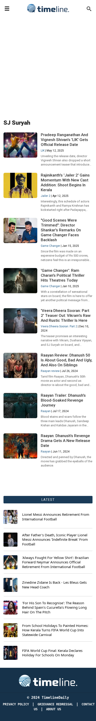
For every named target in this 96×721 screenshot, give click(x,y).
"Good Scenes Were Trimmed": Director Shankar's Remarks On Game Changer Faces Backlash (61, 230)
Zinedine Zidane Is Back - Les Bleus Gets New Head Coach (54, 584)
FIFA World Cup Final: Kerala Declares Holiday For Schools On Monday (52, 652)
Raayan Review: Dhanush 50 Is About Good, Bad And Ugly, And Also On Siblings (66, 360)
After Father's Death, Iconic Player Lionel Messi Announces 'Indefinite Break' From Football (55, 539)
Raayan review (50, 371)
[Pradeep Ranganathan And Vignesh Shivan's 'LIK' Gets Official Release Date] (20, 145)
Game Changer (50, 245)
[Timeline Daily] (48, 8)
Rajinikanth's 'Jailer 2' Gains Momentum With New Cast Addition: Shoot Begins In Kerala (65, 182)
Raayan (46, 411)
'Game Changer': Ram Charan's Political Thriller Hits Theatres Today (63, 275)
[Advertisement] (48, 65)
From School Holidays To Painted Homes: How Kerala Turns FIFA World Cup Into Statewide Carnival (55, 630)
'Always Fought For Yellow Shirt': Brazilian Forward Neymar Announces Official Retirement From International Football (55, 562)
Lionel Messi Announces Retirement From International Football (55, 516)
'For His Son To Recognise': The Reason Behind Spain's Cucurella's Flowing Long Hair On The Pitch (54, 607)
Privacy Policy (16, 704)
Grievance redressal (55, 704)
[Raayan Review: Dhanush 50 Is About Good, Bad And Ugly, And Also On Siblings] (20, 365)
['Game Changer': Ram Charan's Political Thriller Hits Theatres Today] (20, 280)
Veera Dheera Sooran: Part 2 (59, 326)
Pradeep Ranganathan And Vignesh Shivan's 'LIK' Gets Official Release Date (64, 139)
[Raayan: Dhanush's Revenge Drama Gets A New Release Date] (20, 446)
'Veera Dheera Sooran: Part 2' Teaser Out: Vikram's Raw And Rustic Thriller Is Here (66, 315)
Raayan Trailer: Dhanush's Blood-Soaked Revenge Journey (63, 400)
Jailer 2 (45, 196)
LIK (43, 150)
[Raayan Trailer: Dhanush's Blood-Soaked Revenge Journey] (20, 405)
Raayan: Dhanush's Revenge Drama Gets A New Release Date (65, 440)
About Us (53, 709)
